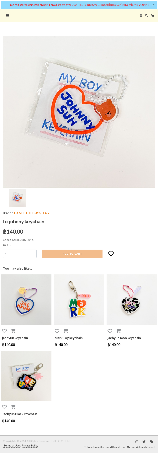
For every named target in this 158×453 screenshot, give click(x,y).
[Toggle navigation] (7, 15)
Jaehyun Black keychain (19, 414)
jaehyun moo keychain (124, 338)
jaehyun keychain (15, 338)
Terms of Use (11, 445)
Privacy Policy (30, 445)
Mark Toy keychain (69, 338)
